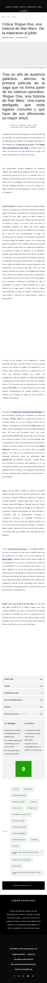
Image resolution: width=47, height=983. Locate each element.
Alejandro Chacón (8, 37)
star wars (17, 866)
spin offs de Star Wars (22, 859)
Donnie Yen (32, 808)
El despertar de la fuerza (25, 144)
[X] (18, 976)
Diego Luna (17, 808)
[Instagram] (23, 976)
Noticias (22, 7)
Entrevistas (31, 7)
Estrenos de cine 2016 (21, 814)
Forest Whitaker (19, 827)
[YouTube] (28, 976)
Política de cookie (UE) (23, 969)
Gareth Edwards (19, 833)
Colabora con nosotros (23, 959)
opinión (34, 839)
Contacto (31, 954)
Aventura (28, 789)
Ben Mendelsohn (19, 795)
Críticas (9, 7)
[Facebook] (14, 976)
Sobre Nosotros (18, 954)
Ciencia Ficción (19, 801)
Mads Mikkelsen (19, 839)
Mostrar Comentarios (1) (22, 885)
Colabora (23, 11)
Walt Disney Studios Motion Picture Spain (26, 873)
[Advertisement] (23, 325)
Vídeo (39, 7)
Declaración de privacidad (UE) (23, 964)
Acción (15, 789)
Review (16, 846)
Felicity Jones (18, 820)
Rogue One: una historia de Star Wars (25, 853)
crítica (34, 801)
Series (15, 7)
